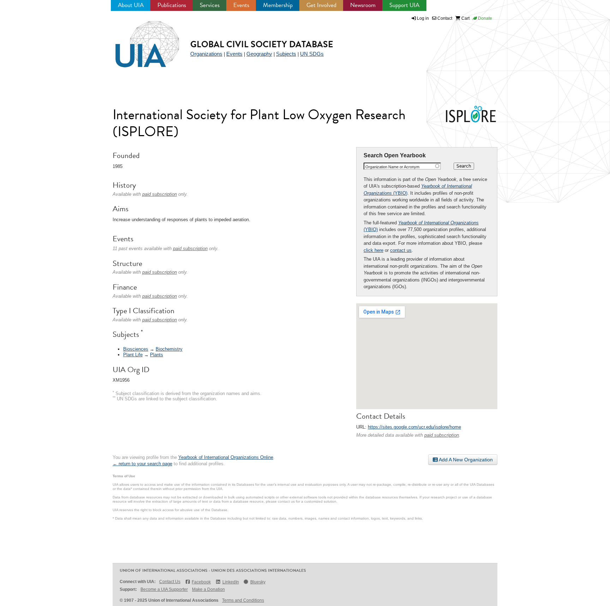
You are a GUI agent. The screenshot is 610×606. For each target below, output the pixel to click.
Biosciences (135, 349)
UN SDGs (312, 54)
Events (241, 5)
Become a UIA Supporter (164, 589)
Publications (171, 5)
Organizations (206, 54)
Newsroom (363, 5)
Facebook (201, 582)
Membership (278, 5)
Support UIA (404, 5)
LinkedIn (230, 582)
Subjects (286, 54)
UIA (139, 40)
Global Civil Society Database (261, 44)
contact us (401, 250)
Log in (423, 18)
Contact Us (169, 581)
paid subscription (441, 435)
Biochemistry (169, 349)
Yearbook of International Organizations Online (225, 457)
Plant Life (133, 354)
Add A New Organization (465, 459)
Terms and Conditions (243, 600)
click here (373, 250)
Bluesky (257, 582)
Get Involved (321, 5)
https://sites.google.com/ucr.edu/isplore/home (414, 427)
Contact (444, 18)
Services (210, 5)
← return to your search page (142, 463)
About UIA (131, 5)
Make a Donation (208, 589)
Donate (484, 18)
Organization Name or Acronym (392, 167)
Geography (259, 54)
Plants (156, 354)
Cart (465, 18)
